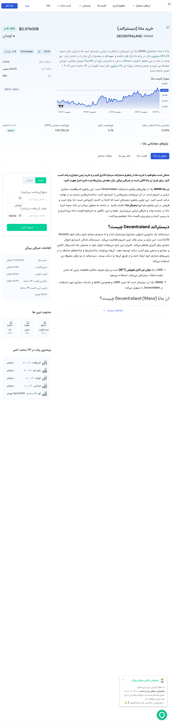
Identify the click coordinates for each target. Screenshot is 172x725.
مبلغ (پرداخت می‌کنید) (34, 192)
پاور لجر (37, 370)
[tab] (160, 156)
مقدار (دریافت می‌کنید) (34, 209)
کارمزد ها (102, 6)
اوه (39, 393)
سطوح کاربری (119, 6)
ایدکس (37, 386)
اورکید (38, 378)
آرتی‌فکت (36, 363)
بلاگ (48, 6)
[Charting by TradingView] (61, 106)
